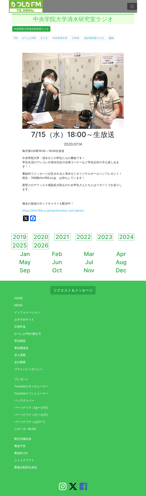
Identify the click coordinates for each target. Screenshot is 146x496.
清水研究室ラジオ (94, 37)
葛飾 (111, 37)
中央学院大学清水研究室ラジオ (31, 28)
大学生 (75, 37)
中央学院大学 (59, 37)
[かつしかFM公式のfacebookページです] (83, 488)
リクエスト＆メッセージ (73, 290)
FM (15, 37)
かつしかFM (29, 37)
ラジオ (44, 37)
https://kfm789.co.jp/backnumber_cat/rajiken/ (53, 210)
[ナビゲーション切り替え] (132, 6)
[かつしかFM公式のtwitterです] (73, 488)
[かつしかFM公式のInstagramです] (62, 488)
